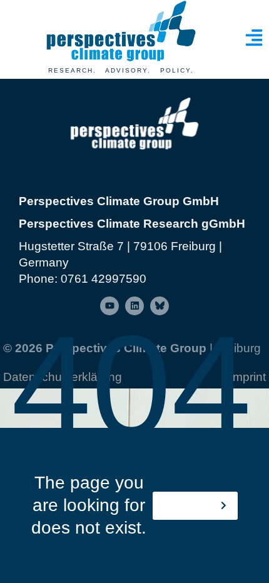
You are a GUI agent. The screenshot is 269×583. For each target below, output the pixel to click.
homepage (190, 505)
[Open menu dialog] (254, 37)
